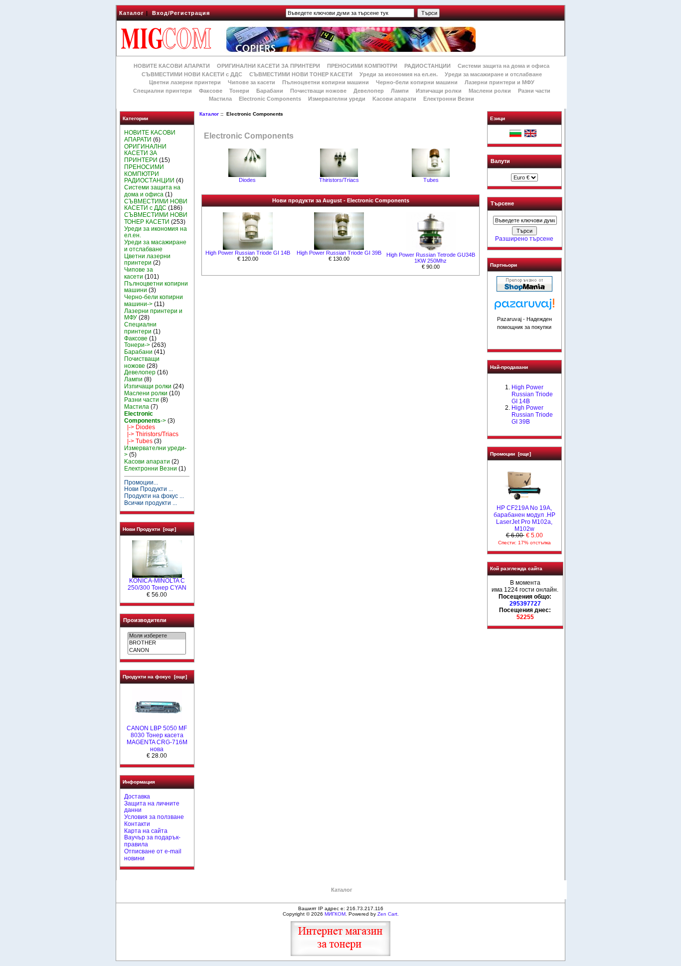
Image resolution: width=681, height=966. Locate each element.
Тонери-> (137, 344)
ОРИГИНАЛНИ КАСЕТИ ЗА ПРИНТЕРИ (268, 66)
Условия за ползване (154, 816)
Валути (500, 161)
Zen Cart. (388, 914)
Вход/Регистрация (181, 13)
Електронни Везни (448, 99)
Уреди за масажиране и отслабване (493, 74)
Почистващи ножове (318, 91)
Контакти (137, 823)
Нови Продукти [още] (149, 529)
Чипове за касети (251, 82)
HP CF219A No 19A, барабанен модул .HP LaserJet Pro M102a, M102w (524, 518)
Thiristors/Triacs (339, 180)
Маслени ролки (490, 91)
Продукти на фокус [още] (155, 676)
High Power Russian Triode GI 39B (339, 253)
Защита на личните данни (151, 807)
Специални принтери (162, 91)
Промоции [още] (510, 454)
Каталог (131, 13)
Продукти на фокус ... (154, 495)
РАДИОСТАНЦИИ (427, 66)
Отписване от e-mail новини (152, 855)
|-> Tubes (138, 441)
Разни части (534, 91)
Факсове (210, 91)
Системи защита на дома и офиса (503, 66)
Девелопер (368, 91)
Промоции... (141, 482)
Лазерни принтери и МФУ (499, 82)
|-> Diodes (139, 427)
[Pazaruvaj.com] (524, 307)
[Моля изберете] (156, 636)
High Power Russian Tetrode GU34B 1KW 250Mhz (430, 258)
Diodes (247, 180)
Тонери (239, 91)
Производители (145, 620)
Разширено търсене (524, 238)
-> (145, 417)
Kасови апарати (394, 99)
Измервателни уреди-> (155, 452)
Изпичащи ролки (439, 91)
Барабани (269, 91)
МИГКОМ (335, 914)
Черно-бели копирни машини (417, 82)
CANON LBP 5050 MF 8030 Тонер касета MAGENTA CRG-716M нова (157, 738)
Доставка (137, 796)
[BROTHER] (156, 643)
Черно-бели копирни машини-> (153, 301)
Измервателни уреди (336, 99)
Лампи (400, 91)
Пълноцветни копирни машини (325, 82)
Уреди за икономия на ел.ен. (398, 74)
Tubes (431, 180)
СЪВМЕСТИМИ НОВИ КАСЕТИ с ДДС (192, 74)
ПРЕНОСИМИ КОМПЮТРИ (362, 66)
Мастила (220, 99)
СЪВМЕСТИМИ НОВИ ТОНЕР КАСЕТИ (300, 74)
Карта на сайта (146, 830)
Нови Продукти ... (148, 488)
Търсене (502, 204)
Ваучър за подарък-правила (152, 841)
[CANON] (156, 650)
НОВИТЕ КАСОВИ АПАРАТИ (172, 66)
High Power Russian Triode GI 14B (247, 253)
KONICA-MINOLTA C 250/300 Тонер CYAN (157, 584)
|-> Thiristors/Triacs (151, 434)
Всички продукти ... (150, 502)
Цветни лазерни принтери (185, 82)
